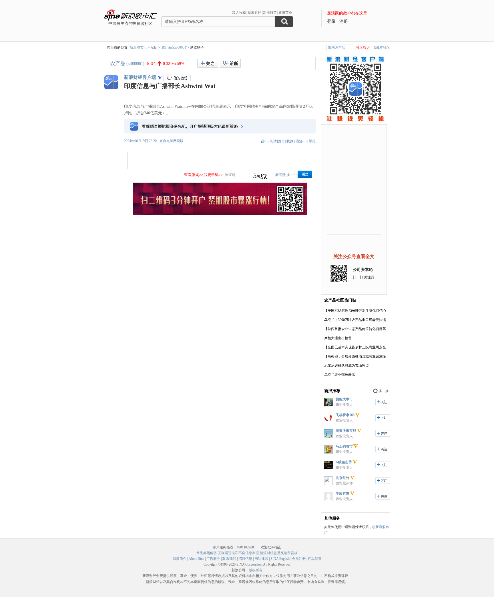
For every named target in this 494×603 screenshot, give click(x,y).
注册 (343, 21)
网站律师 (261, 559)
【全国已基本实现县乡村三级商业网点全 (355, 347)
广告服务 (213, 559)
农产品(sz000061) (174, 47)
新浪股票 (270, 13)
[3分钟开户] (220, 214)
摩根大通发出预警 (338, 338)
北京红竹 (342, 478)
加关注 (382, 402)
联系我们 (229, 559)
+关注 (207, 63)
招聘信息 (245, 559)
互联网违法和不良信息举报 (238, 553)
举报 (312, 141)
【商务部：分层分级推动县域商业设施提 (355, 356)
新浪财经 (254, 13)
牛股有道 (342, 494)
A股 (154, 47)
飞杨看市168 (345, 415)
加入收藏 (239, 13)
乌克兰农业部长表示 (339, 375)
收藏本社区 (381, 47)
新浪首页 (285, 13)
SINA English (280, 559)
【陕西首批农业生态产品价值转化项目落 (355, 329)
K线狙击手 (344, 462)
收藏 (289, 141)
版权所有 (255, 570)
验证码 (230, 175)
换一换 (384, 391)
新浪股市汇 (138, 47)
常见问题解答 (206, 553)
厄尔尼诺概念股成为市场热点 (346, 366)
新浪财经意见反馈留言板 (279, 553)
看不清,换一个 (286, 175)
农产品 (118, 63)
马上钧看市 (344, 446)
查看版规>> (193, 175)
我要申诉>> (213, 175)
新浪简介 (179, 559)
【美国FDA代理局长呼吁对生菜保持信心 (355, 311)
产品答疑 (315, 559)
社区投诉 (363, 47)
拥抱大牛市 (344, 399)
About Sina (196, 559)
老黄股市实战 (346, 431)
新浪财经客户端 (140, 77)
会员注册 (299, 559)
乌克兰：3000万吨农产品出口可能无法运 (355, 320)
